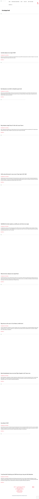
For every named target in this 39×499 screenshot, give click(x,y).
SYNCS (21, 1)
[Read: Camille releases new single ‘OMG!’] (19, 32)
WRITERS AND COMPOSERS (15, 1)
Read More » (2, 59)
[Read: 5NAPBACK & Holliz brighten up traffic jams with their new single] (19, 203)
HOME (9, 1)
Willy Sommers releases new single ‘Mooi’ (10, 273)
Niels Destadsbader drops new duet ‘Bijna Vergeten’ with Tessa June (15, 373)
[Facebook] (37, 2)
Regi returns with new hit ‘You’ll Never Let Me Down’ (12, 323)
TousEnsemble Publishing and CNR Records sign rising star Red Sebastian (17, 474)
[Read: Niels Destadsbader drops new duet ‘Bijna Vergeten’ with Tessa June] (19, 352)
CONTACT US (10, 4)
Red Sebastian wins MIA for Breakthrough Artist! (11, 88)
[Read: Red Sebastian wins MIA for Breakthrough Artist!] (19, 74)
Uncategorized (3, 55)
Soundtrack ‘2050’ (5, 423)
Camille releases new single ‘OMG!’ (8, 52)
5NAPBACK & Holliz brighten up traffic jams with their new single (15, 224)
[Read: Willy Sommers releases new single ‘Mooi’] (19, 253)
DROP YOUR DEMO (30, 1)
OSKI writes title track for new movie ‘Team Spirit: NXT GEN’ (14, 174)
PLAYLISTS (25, 1)
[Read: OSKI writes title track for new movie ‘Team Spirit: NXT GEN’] (19, 153)
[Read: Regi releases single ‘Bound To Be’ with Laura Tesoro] (13, 111)
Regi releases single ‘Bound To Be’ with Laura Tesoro (12, 125)
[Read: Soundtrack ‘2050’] (19, 402)
